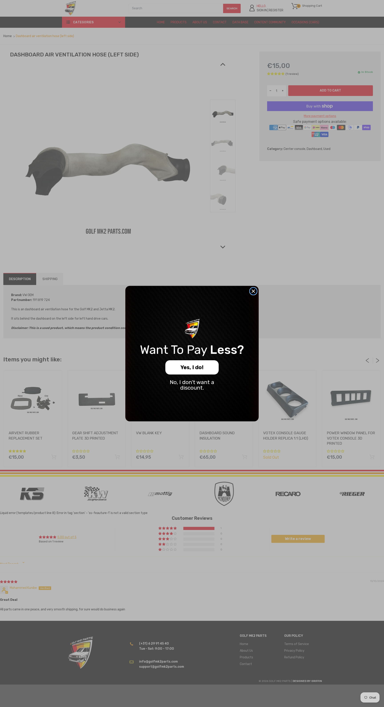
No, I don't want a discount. (192, 385)
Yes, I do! (192, 367)
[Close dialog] (253, 291)
